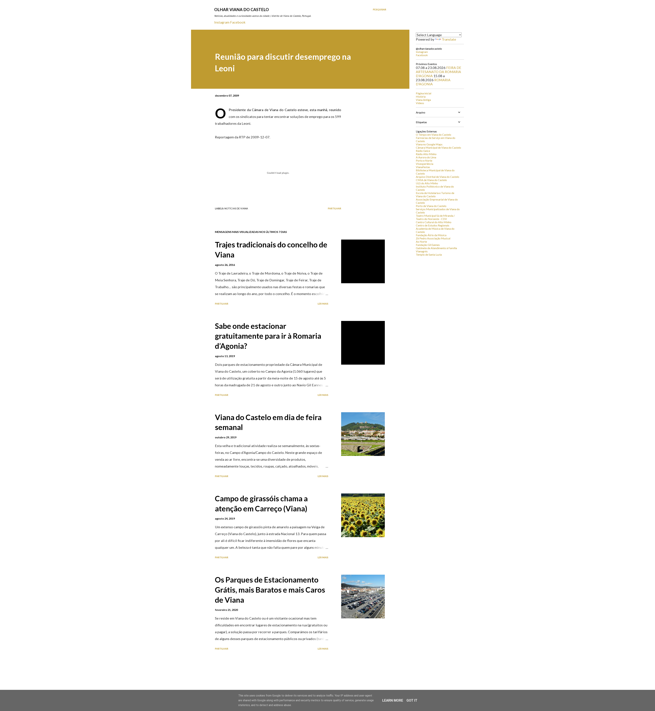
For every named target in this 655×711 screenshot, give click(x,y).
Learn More (392, 700)
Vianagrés (422, 251)
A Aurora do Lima (426, 157)
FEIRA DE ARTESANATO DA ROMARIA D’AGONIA (438, 72)
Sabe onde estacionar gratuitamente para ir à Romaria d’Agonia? (268, 335)
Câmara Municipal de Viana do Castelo (438, 147)
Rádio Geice (423, 150)
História (421, 96)
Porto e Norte (424, 160)
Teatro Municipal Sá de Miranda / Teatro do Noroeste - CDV (435, 217)
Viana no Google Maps (429, 144)
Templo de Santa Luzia (429, 254)
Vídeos (420, 103)
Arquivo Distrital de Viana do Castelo (437, 176)
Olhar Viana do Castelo (241, 9)
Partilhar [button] (334, 208)
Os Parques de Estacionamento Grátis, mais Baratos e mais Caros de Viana (270, 589)
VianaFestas (423, 167)
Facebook (237, 22)
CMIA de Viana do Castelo (431, 180)
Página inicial (423, 93)
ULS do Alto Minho (427, 183)
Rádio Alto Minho (426, 154)
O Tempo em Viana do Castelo (433, 134)
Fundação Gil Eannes (428, 244)
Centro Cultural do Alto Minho (433, 222)
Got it (411, 700)
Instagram (221, 22)
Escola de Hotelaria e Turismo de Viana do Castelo (435, 194)
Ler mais (323, 303)
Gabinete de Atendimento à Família (436, 248)
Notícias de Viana (236, 208)
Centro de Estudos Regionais (432, 225)
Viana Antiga (423, 99)
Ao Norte (421, 241)
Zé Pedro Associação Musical (433, 238)
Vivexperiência (424, 163)
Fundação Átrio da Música (431, 235)
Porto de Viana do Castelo (431, 205)
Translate (449, 39)
